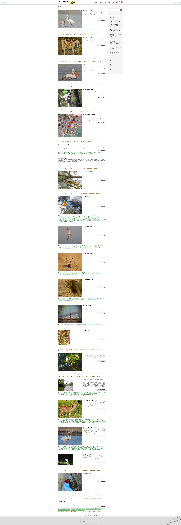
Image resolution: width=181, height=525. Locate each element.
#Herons (88, 219)
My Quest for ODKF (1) (113, 29)
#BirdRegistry (68, 82)
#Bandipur (67, 422)
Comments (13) (94, 395)
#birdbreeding (60, 468)
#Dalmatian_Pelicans (93, 83)
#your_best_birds (76, 394)
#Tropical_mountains (78, 346)
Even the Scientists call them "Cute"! (115, 21)
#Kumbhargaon (60, 448)
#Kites (75, 220)
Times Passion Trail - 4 (88, 253)
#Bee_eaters (79, 218)
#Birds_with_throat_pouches (62, 83)
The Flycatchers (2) (112, 49)
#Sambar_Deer (90, 273)
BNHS (94, 153)
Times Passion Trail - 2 (88, 37)
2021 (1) (111, 64)
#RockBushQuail (80, 448)
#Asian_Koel (97, 165)
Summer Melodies (78, 166)
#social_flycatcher (75, 496)
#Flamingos (85, 219)
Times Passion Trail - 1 (88, 10)
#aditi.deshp (104, 84)
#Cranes (81, 219)
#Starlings (81, 220)
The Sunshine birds (87, 171)
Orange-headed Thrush (62, 153)
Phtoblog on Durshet (88, 353)
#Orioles (103, 190)
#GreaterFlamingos (99, 449)
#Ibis (78, 219)
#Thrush (67, 152)
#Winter (72, 82)
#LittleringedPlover (100, 448)
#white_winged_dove (81, 496)
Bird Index (99, 521)
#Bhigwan (65, 448)
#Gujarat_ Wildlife (73, 59)
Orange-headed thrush (63, 144)
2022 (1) (111, 63)
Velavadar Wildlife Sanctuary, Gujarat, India (69, 274)
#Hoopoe (102, 220)
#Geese (91, 219)
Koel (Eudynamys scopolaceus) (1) (115, 52)
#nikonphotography (83, 394)
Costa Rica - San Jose (87, 473)
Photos (109, 2)
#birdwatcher (89, 393)
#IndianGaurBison (72, 422)
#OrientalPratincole (74, 448)
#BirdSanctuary (63, 82)
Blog (105, 2)
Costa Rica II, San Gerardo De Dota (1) (115, 24)
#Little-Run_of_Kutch (85, 84)
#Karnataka (95, 108)
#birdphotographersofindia (62, 394)
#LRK (89, 84)
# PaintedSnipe (66, 449)
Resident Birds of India (87, 139)
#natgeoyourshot (87, 496)
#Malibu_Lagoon (79, 83)
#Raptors (91, 272)
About (101, 2)
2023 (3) (111, 61)
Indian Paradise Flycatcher (89, 114)
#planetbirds (101, 494)
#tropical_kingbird (69, 496)
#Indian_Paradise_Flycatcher (62, 139)
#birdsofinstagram (61, 494)
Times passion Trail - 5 (88, 279)
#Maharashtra (91, 108)
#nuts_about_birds (82, 494)
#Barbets (91, 215)
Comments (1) (82, 86)
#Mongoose (84, 59)
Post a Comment (87, 34)
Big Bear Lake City (87, 305)
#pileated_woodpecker (98, 495)
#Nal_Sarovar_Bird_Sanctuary (72, 83)
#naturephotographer (70, 394)
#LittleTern (86, 449)
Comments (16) (90, 423)
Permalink (93, 34)
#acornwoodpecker (81, 510)
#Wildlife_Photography (61, 84)
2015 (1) (111, 70)
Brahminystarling (78, 422)
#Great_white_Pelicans (86, 83)
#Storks (59, 221)
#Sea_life (89, 82)
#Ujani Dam (69, 448)
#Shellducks (63, 59)
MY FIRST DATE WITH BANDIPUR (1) (115, 33)
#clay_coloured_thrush (91, 495)
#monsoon (65, 468)
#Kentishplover (60, 449)
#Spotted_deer (95, 273)
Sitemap (96, 521)
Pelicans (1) (111, 53)
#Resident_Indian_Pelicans (100, 82)
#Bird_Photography (69, 84)
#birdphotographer (94, 393)
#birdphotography (61, 421)
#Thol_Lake (79, 84)
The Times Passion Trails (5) (114, 54)
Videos (114, 2)
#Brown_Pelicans (99, 83)
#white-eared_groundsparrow (82, 495)
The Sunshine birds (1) (113, 48)
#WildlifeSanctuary (86, 245)
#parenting (77, 468)
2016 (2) (111, 69)
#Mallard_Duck (68, 59)
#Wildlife (81, 245)
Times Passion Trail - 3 (88, 226)
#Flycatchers (63, 108)
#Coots (84, 220)
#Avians (75, 82)
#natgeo (90, 494)
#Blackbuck (74, 273)
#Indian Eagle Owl (71, 449)
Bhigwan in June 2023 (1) (113, 31)
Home (96, 2)
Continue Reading (101, 20)
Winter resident (73, 153)
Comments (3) (87, 61)
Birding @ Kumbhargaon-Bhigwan (91, 427)
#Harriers (59, 59)
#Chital (95, 299)
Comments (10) (85, 376)
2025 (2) (111, 59)
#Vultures (72, 220)
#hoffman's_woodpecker (62, 496)
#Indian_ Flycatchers (100, 108)
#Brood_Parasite (84, 165)
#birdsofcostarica (61, 495)
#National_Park (85, 82)
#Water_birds (93, 82)
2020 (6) (111, 65)
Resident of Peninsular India (95, 139)
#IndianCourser (85, 448)
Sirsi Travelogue (86, 330)
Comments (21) (85, 470)
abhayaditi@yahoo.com (102, 520)
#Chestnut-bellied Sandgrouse (79, 449)
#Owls (66, 220)
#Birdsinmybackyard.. (73, 108)
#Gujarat (81, 82)
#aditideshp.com (79, 59)
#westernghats (69, 468)
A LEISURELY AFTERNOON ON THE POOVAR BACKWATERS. (93, 380)
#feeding (73, 468)
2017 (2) (111, 68)
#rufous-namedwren (74, 495)
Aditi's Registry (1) (112, 56)
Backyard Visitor (68, 153)
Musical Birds (100, 191)
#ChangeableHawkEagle (62, 422)
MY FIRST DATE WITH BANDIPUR (90, 400)
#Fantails (59, 109)
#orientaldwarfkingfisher (91, 467)
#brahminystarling (84, 422)
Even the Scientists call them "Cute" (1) (115, 30)
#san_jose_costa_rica (67, 495)
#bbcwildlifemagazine (89, 394)
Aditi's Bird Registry (87, 196)
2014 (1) (111, 72)
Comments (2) (85, 193)
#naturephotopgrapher (68, 494)
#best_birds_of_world (95, 494)
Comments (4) (99, 349)
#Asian (81, 108)
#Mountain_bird (81, 216)
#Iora (66, 191)
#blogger (86, 494)
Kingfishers (85, 393)
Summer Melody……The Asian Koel (66, 158)
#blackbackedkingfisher (99, 467)
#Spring (79, 190)
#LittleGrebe (94, 449)
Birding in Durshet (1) (113, 41)
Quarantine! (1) (112, 44)
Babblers (98, 420)
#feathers (73, 494)
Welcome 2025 (61, 501)
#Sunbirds (99, 190)
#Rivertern (89, 449)
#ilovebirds (77, 494)
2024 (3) (111, 60)
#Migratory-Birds (74, 84)
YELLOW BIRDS (95, 191)
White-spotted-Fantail (88, 89)
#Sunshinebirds (71, 152)
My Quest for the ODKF (88, 454)
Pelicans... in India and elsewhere (90, 64)
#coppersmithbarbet (91, 422)
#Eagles (63, 220)
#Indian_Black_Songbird (90, 165)
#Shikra (69, 220)
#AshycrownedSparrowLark (93, 448)
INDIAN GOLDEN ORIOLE (88, 191)
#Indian (78, 82)
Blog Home (111, 12)
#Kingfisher (60, 220)
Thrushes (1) (112, 51)
